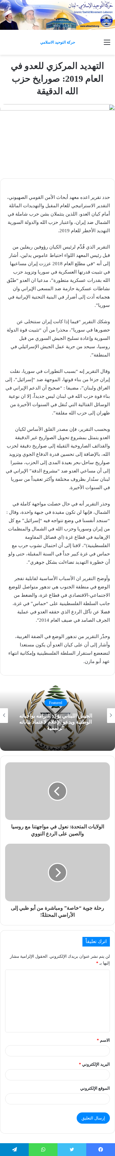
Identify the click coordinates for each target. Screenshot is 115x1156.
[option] (57, 715)
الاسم (103, 1040)
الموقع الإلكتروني (95, 1088)
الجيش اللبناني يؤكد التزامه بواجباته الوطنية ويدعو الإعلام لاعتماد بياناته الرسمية (57, 721)
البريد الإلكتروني (94, 1064)
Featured (57, 702)
